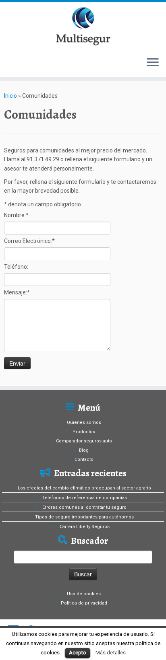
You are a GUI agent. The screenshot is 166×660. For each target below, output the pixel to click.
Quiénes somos (84, 422)
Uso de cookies (84, 593)
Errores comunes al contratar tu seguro (84, 507)
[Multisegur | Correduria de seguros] (83, 26)
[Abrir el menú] (153, 63)
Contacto (84, 459)
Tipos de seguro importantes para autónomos (84, 517)
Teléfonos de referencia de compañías (84, 497)
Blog (84, 450)
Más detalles (110, 653)
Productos (84, 431)
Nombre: (16, 215)
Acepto (77, 653)
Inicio (10, 96)
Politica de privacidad (84, 603)
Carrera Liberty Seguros (85, 526)
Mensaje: (17, 292)
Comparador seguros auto (84, 441)
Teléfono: (16, 266)
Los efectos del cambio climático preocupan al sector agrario (84, 488)
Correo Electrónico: (29, 241)
